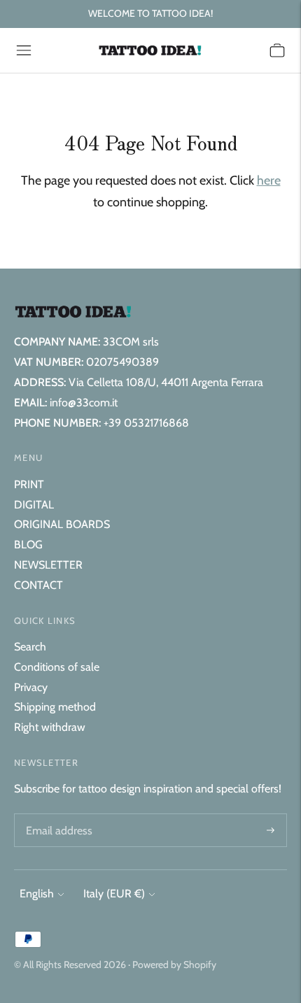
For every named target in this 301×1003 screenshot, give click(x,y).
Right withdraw (49, 727)
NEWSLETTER (48, 564)
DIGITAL (34, 504)
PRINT (29, 484)
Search (30, 646)
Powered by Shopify (174, 964)
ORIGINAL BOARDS (62, 524)
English (37, 893)
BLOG (28, 544)
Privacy (31, 687)
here (269, 180)
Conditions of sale (56, 667)
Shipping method (55, 706)
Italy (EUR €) (114, 893)
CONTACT (38, 585)
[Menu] (24, 50)
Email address (56, 815)
